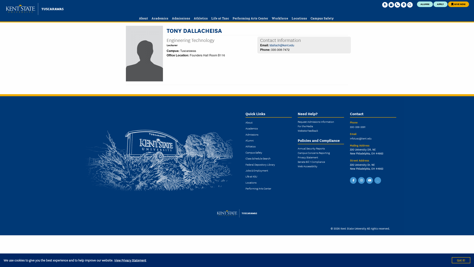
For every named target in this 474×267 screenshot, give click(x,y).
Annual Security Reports (311, 148)
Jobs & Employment (257, 170)
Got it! (461, 260)
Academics (252, 128)
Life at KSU (251, 176)
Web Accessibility (307, 166)
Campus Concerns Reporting (314, 153)
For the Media (305, 126)
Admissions (252, 134)
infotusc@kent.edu (361, 138)
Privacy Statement (308, 157)
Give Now (459, 4)
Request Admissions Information (316, 122)
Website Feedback (308, 130)
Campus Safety (254, 152)
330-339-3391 (357, 127)
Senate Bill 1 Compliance (311, 162)
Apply (440, 4)
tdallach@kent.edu (282, 45)
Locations (251, 182)
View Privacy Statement (130, 260)
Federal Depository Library (260, 164)
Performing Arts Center (258, 188)
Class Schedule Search (258, 158)
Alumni (424, 4)
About (249, 122)
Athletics (251, 146)
